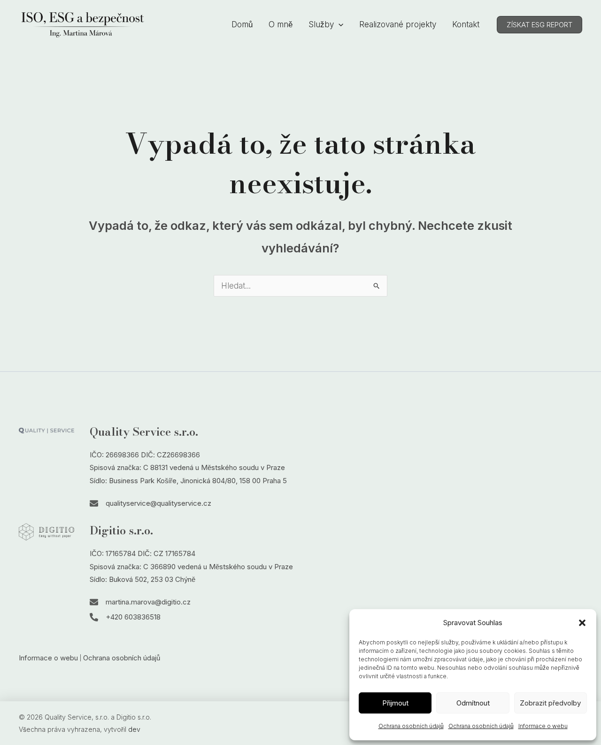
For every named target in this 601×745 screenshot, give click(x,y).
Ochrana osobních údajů (411, 725)
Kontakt (465, 24)
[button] (582, 622)
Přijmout (395, 702)
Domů (242, 24)
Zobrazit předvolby (550, 702)
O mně (281, 24)
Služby (321, 24)
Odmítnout (473, 702)
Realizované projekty (397, 24)
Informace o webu (543, 725)
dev (134, 729)
